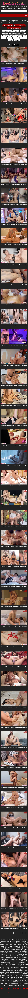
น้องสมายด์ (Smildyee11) (20, 33)
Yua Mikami (5, 33)
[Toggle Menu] (26, 15)
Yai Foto (11, 33)
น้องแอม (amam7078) (6, 31)
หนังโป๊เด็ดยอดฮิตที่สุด (19, 25)
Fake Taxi (14, 35)
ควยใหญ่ (20, 35)
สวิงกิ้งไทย (9, 37)
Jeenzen (10, 40)
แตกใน (25, 35)
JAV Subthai (4, 35)
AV (9, 35)
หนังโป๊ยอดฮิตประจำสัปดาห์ (14, 28)
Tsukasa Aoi (23, 31)
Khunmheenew (23, 37)
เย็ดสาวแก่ (3, 37)
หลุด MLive (16, 37)
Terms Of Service (16, 990)
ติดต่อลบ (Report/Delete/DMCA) (8, 988)
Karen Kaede (16, 31)
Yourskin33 (16, 40)
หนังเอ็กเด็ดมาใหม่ (7, 25)
